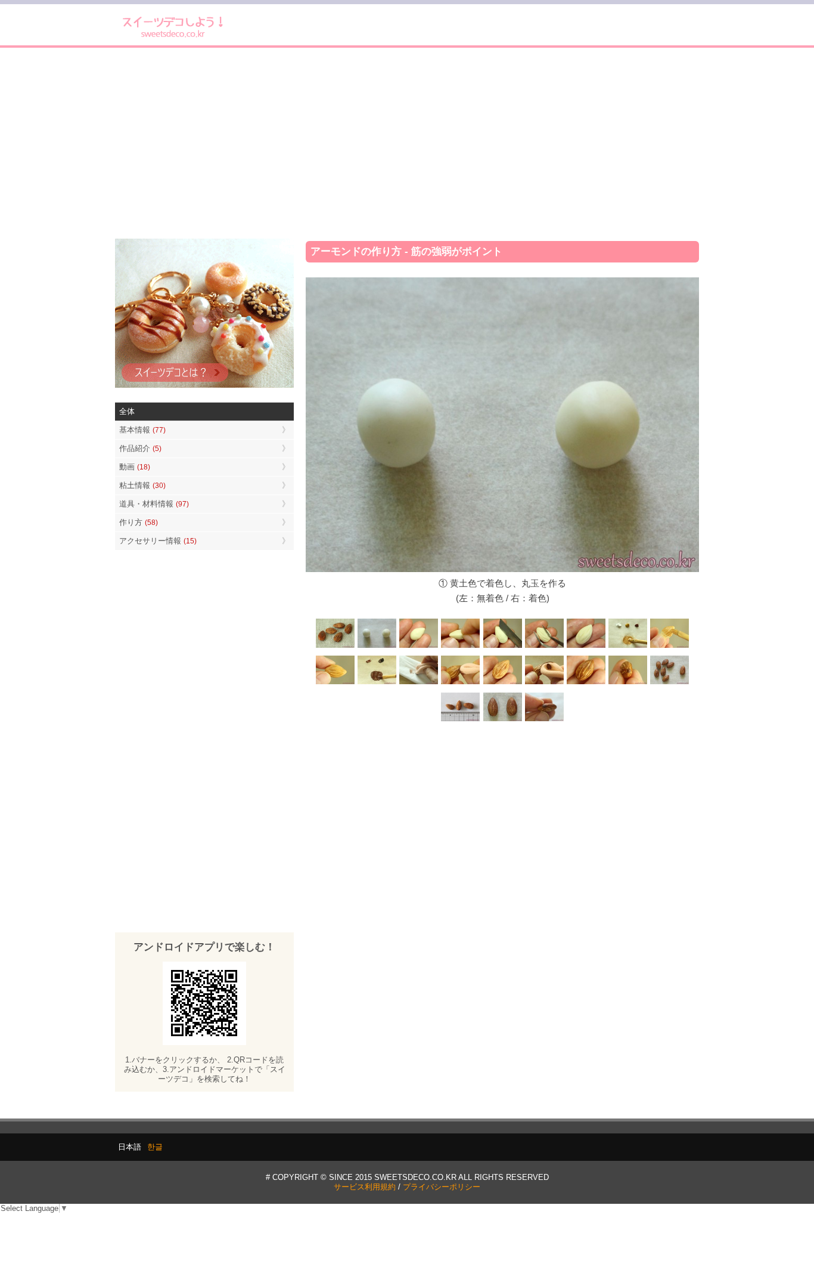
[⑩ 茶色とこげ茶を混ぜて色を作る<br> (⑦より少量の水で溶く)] (377, 683)
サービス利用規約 (365, 1186)
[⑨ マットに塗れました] (335, 683)
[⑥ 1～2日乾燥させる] (586, 646)
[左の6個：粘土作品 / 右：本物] (669, 683)
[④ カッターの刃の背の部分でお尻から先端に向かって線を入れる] (502, 646)
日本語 (129, 1146)
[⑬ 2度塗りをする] (544, 683)
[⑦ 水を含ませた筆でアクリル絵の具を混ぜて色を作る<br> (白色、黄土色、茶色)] (627, 646)
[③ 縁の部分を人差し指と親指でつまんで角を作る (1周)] (460, 646)
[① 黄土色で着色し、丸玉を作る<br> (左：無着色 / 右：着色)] (377, 646)
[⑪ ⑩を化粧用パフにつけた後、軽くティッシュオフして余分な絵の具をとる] (419, 683)
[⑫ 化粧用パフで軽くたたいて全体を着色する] (460, 683)
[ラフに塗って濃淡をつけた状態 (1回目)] (586, 683)
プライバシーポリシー (441, 1186)
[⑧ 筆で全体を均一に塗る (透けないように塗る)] (669, 646)
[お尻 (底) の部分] (544, 719)
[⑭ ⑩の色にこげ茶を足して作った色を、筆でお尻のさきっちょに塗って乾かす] (627, 683)
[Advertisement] (407, 143)
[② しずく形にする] (419, 646)
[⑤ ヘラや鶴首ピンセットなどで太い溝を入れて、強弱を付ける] (544, 646)
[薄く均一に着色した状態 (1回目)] (502, 683)
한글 (155, 1146)
